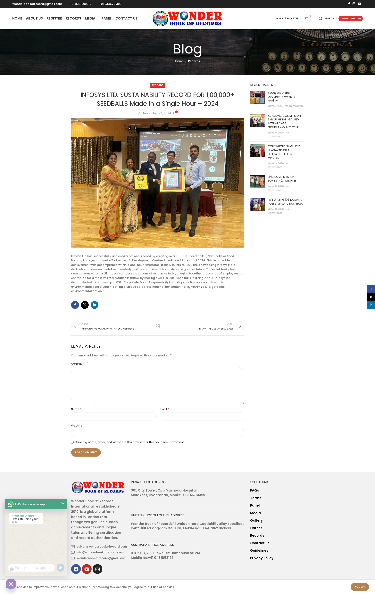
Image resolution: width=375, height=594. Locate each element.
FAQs (254, 490)
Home (179, 61)
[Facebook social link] (349, 4)
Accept (359, 587)
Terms (255, 498)
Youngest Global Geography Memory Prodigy (281, 96)
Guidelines (259, 550)
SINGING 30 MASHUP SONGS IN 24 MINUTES (282, 179)
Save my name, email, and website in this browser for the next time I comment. (130, 442)
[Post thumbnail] (257, 99)
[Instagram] (97, 569)
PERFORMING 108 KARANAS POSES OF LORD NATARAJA (285, 202)
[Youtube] (87, 569)
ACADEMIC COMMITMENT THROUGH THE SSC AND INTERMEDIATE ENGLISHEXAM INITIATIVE (284, 121)
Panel (255, 505)
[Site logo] (187, 18)
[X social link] (85, 305)
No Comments (294, 106)
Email (164, 409)
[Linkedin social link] (94, 305)
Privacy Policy (261, 558)
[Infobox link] (37, 4)
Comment (79, 364)
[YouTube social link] (360, 4)
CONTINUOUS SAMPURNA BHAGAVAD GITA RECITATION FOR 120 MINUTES (284, 152)
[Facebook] (76, 569)
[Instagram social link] (353, 4)
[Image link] (98, 487)
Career (256, 528)
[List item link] (98, 546)
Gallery (256, 520)
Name (76, 409)
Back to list (157, 326)
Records (194, 61)
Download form (350, 18)
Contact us (260, 543)
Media (255, 513)
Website (76, 425)
